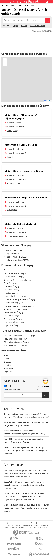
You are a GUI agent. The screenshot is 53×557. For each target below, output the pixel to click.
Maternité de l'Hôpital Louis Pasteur (26, 197)
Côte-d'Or (22, 6)
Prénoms (7, 355)
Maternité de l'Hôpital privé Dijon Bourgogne (21, 117)
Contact (25, 523)
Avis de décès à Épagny (14, 276)
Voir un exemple (43, 386)
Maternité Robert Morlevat (20, 223)
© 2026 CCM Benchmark (39, 527)
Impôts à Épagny (11, 293)
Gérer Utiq (44, 525)
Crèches (7, 362)
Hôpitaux (8, 371)
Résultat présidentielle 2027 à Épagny (20, 335)
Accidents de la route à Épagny (17, 309)
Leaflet (48, 101)
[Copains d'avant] (13, 549)
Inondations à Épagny (13, 302)
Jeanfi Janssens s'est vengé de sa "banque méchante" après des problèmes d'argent (26, 432)
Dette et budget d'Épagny (15, 296)
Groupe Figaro (24, 527)
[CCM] (13, 538)
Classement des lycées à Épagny (18, 280)
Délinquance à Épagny (13, 312)
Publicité (32, 523)
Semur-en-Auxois (37, 25)
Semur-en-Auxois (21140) (17, 236)
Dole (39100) (12, 210)
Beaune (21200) (13, 183)
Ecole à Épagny (10, 283)
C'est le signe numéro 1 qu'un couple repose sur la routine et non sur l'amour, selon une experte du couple (26, 508)
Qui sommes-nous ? (14, 523)
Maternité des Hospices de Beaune (25, 171)
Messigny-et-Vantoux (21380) (16, 260)
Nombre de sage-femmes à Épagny (19, 306)
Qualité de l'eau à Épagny (15, 273)
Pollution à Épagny (12, 315)
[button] (5, 60)
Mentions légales (11, 527)
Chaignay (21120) (11, 253)
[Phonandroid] (39, 554)
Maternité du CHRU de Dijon (21, 144)
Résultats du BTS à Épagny (15, 345)
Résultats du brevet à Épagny (16, 342)
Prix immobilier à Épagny (14, 322)
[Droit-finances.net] (39, 543)
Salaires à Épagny (11, 289)
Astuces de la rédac (13, 390)
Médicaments (10, 368)
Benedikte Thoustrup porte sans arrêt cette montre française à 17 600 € (23, 440)
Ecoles (6, 358)
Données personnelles (13, 525)
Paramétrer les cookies (31, 525)
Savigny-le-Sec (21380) (13, 250)
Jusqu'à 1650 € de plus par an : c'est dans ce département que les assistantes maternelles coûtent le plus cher (24, 485)
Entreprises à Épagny (13, 319)
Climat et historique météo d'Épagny (19, 299)
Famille (9, 386)
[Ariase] (13, 554)
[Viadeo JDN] (39, 549)
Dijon (15, 25)
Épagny (7, 270)
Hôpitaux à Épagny (12, 325)
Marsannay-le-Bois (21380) (15, 257)
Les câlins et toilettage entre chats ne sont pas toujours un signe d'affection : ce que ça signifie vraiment (25, 450)
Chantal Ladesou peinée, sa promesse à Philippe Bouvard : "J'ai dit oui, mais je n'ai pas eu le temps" (26, 415)
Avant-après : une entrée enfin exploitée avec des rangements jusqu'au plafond (26, 424)
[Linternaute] (13, 544)
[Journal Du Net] (39, 538)
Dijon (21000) (12, 130)
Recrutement (41, 523)
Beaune (24, 25)
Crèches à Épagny (11, 286)
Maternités (10, 6)
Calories (7, 365)
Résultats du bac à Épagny (15, 339)
